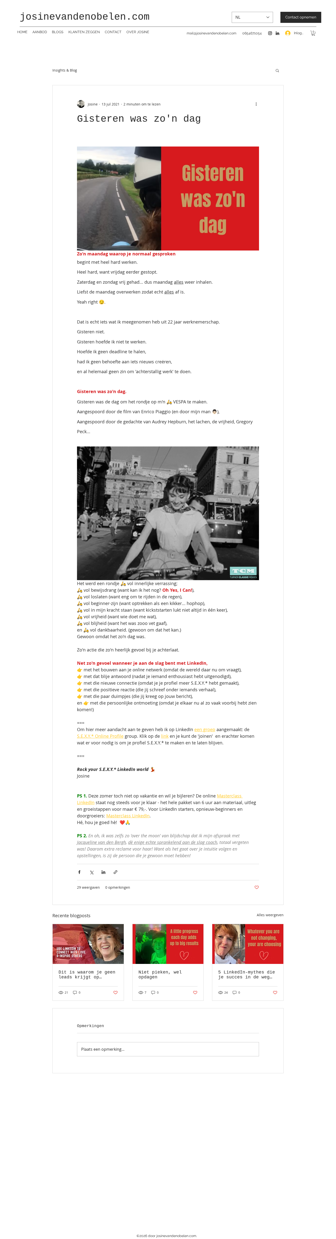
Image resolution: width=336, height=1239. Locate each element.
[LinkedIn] (277, 33)
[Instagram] (270, 33)
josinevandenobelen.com (85, 17)
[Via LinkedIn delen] (103, 872)
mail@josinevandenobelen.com (211, 33)
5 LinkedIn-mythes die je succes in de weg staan (246, 975)
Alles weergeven (270, 915)
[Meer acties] (256, 104)
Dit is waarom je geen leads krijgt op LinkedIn (87, 975)
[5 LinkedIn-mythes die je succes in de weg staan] (247, 944)
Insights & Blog (64, 70)
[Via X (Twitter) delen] (91, 872)
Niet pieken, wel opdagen (160, 975)
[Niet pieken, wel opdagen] (168, 944)
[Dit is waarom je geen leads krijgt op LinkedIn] (88, 944)
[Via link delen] (115, 872)
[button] (313, 33)
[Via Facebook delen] (79, 872)
